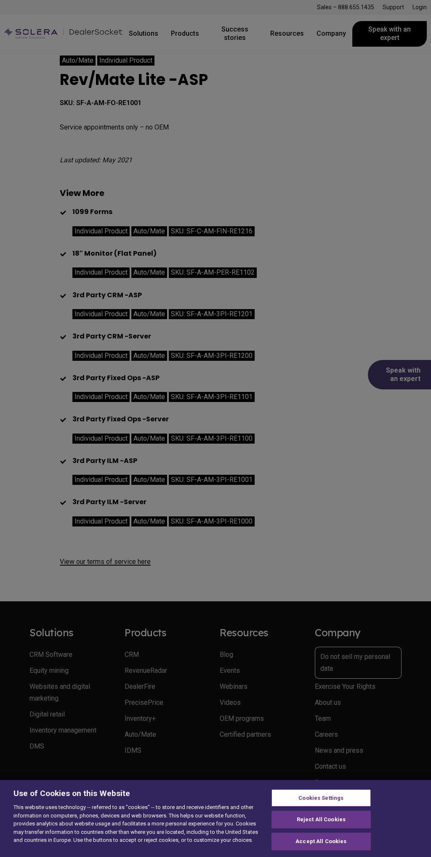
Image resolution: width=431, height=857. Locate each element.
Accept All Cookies (320, 841)
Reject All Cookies (321, 819)
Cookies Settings (320, 798)
